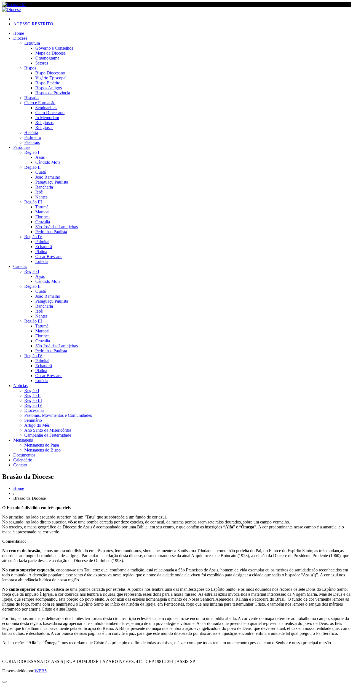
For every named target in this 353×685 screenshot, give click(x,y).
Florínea (42, 216)
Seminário (33, 420)
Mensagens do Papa (41, 445)
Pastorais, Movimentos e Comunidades (58, 415)
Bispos (30, 68)
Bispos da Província (52, 92)
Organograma (47, 58)
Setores (41, 63)
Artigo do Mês (37, 425)
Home (18, 33)
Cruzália (42, 221)
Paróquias (21, 147)
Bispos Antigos (48, 87)
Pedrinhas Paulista (51, 231)
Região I (31, 152)
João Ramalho (47, 177)
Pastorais (32, 142)
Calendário (22, 460)
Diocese (20, 38)
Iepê (39, 192)
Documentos (24, 455)
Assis (40, 157)
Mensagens (23, 440)
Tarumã (42, 207)
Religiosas (44, 127)
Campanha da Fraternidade (47, 435)
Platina (41, 251)
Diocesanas (34, 410)
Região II (32, 167)
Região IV (33, 236)
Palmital (42, 241)
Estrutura (32, 43)
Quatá (40, 172)
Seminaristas (46, 107)
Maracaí (42, 211)
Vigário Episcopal (50, 78)
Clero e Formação (39, 102)
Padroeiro (32, 137)
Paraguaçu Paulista (51, 182)
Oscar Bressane (48, 256)
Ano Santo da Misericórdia (47, 430)
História (31, 132)
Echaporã (43, 246)
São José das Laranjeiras (56, 226)
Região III (33, 202)
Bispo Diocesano (50, 73)
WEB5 (40, 670)
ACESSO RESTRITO (33, 24)
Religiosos (44, 122)
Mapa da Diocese (50, 53)
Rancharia (44, 187)
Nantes (41, 197)
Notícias (20, 385)
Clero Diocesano (50, 112)
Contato (20, 465)
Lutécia (41, 261)
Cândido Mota (47, 162)
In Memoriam (47, 117)
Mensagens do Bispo (42, 450)
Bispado (31, 97)
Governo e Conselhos (54, 48)
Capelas (20, 266)
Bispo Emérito (47, 82)
